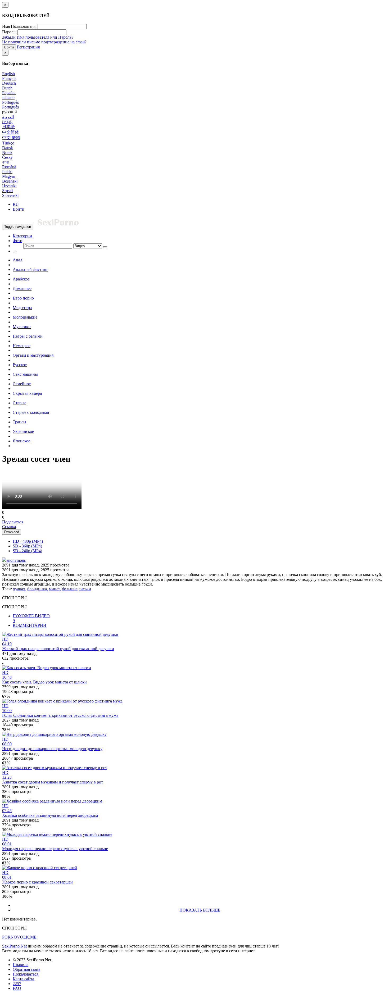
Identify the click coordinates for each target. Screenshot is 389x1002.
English (8, 73)
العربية (8, 117)
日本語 (8, 126)
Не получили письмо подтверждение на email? (44, 42)
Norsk (7, 152)
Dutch (7, 88)
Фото (17, 240)
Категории (22, 236)
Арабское (21, 279)
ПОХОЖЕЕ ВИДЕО (31, 618)
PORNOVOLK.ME (19, 937)
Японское (21, 441)
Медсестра (22, 307)
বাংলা (5, 162)
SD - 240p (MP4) (27, 550)
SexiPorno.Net (14, 946)
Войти (9, 47)
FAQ (17, 988)
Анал (17, 260)
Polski (7, 171)
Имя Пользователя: (19, 26)
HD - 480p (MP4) (28, 541)
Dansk (7, 148)
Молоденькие (25, 317)
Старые (19, 403)
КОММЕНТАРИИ (29, 625)
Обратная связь (26, 969)
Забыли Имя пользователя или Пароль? (37, 37)
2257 (17, 983)
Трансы (19, 422)
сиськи (85, 589)
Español (9, 92)
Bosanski (9, 181)
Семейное (22, 384)
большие (70, 589)
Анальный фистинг (30, 269)
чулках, (19, 589)
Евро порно (23, 298)
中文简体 (10, 132)
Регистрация (28, 47)
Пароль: (9, 32)
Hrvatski (9, 186)
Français (9, 78)
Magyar (8, 176)
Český (7, 157)
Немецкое (21, 345)
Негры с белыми (28, 336)
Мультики (22, 326)
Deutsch (9, 83)
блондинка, (37, 589)
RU (16, 204)
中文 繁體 (11, 137)
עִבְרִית (7, 121)
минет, (55, 589)
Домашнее (22, 288)
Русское (20, 364)
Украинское (23, 431)
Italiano (8, 97)
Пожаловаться (25, 974)
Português (10, 102)
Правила (20, 964)
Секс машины (25, 374)
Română (9, 167)
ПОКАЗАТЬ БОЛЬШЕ (199, 910)
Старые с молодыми (31, 412)
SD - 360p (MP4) (27, 546)
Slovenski (10, 195)
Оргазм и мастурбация (33, 355)
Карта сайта (23, 979)
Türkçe (8, 143)
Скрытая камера (27, 393)
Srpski (7, 190)
